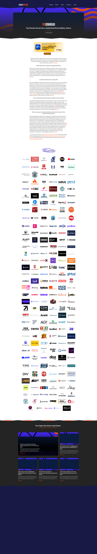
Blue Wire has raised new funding (49, 134)
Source (31, 76)
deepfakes (64, 124)
